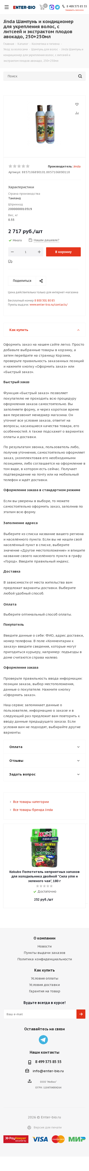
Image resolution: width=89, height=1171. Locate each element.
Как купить (44, 970)
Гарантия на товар (44, 991)
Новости (44, 946)
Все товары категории (31, 802)
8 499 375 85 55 (48, 1062)
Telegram (43, 1039)
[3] (19, 166)
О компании (44, 938)
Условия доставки (44, 985)
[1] (10, 166)
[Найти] (80, 76)
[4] (23, 166)
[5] (28, 166)
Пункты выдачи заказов (44, 952)
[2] (15, 166)
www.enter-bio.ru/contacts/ (49, 304)
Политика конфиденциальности (44, 959)
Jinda (77, 166)
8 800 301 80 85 (44, 300)
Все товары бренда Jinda (33, 810)
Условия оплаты (44, 978)
